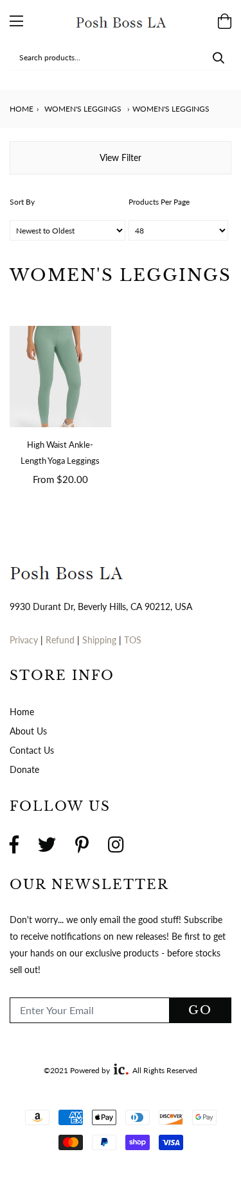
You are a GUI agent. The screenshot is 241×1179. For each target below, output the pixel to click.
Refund (61, 639)
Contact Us (32, 750)
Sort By (22, 202)
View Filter (120, 157)
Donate (24, 769)
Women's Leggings (82, 109)
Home (21, 109)
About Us (28, 730)
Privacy (24, 639)
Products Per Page (159, 202)
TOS (132, 639)
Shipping (100, 639)
